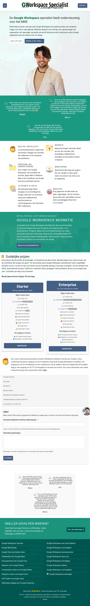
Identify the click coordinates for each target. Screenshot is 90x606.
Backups (6, 386)
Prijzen (6, 381)
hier (45, 370)
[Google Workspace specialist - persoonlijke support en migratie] (45, 5)
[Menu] (5, 5)
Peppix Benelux (65, 594)
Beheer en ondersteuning (14, 395)
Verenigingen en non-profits (15, 399)
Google (30, 260)
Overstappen (8, 377)
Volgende (8, 458)
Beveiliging (8, 390)
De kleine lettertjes (12, 404)
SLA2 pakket (58, 203)
